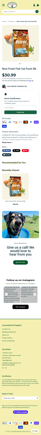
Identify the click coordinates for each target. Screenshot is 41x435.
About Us (5, 335)
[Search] (37, 11)
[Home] (12, 5)
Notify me (20, 112)
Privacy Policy (7, 338)
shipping (12, 78)
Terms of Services (8, 341)
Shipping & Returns (9, 332)
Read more (6, 142)
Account (34, 5)
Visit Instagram (21, 307)
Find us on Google (8, 365)
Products (11, 21)
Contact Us (6, 329)
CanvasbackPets (16, 431)
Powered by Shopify (29, 431)
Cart (38, 5)
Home (4, 21)
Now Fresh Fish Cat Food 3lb (15, 189)
